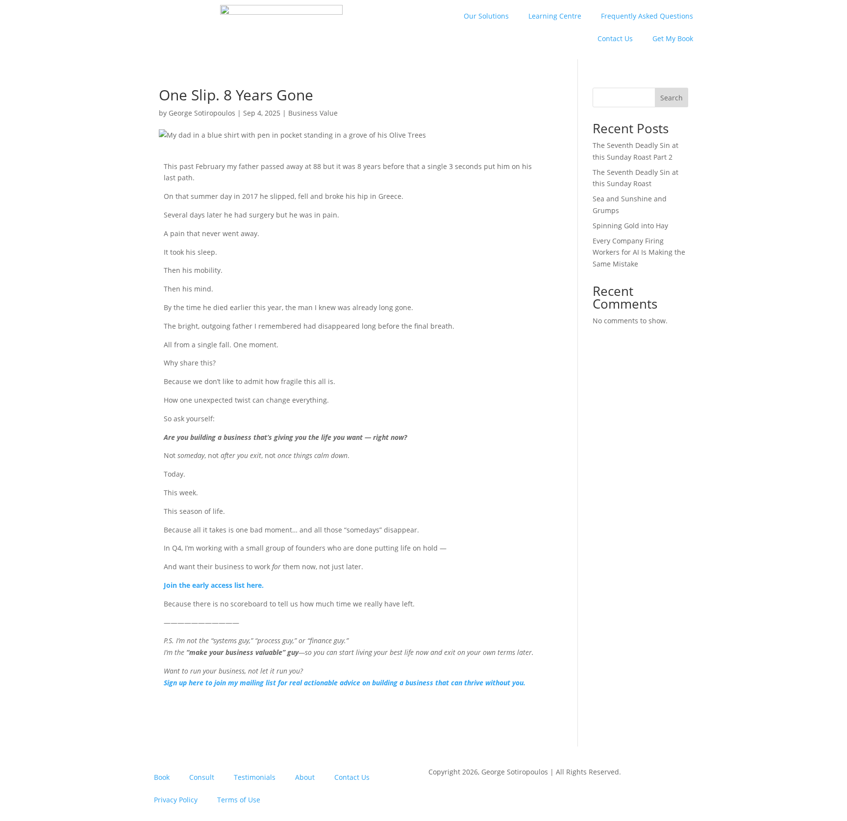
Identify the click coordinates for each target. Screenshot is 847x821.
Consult (201, 777)
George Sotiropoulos (202, 113)
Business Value (313, 113)
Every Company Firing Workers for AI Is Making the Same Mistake (639, 252)
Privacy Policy (176, 799)
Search (671, 97)
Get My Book (672, 38)
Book (162, 777)
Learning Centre (554, 16)
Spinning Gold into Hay (630, 225)
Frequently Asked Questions (647, 16)
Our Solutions (486, 16)
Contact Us (615, 38)
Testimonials (254, 777)
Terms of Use (238, 799)
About (305, 777)
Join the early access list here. (214, 585)
